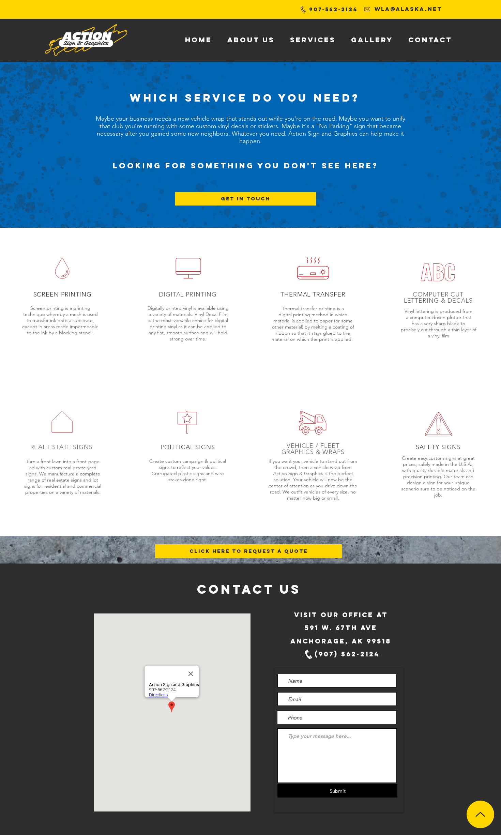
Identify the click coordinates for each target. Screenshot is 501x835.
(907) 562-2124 (341, 654)
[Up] (480, 814)
